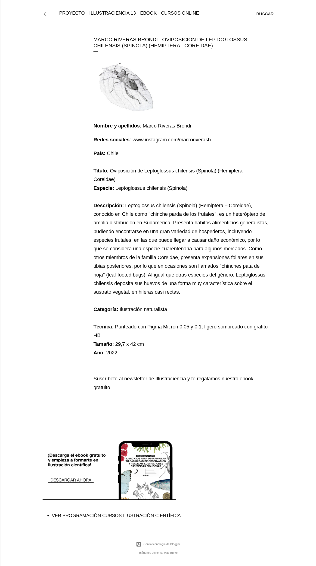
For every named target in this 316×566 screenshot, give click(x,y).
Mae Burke (171, 552)
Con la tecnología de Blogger (161, 544)
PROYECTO (72, 13)
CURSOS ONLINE (180, 13)
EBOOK (148, 13)
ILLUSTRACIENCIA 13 (112, 13)
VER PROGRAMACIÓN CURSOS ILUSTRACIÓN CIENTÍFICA (116, 515)
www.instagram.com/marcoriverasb (172, 140)
